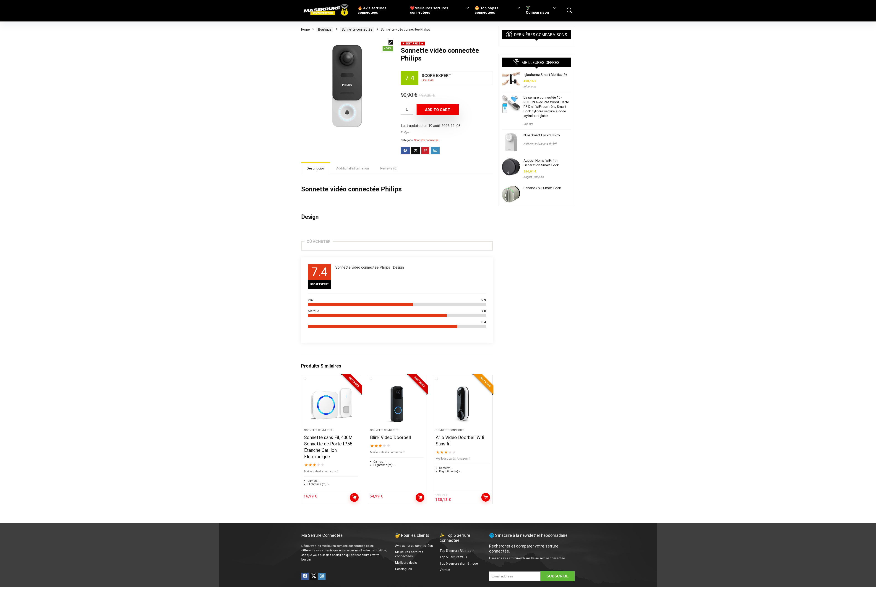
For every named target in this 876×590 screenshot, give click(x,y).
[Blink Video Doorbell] (397, 404)
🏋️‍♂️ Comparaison (537, 10)
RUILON (528, 124)
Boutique (324, 29)
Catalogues (403, 569)
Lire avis (428, 80)
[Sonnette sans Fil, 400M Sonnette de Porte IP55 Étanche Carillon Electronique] (331, 404)
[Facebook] (305, 576)
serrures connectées (350, 546)
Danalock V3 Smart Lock (542, 188)
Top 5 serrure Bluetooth (457, 551)
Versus (445, 570)
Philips (405, 132)
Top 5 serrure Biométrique (459, 563)
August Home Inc (534, 177)
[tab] (315, 168)
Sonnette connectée (357, 29)
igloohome (530, 86)
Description (316, 168)
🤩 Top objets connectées (486, 10)
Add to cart (437, 109)
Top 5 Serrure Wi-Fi (454, 557)
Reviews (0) (388, 168)
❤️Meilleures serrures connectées (429, 10)
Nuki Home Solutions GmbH (540, 143)
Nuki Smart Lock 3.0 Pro (542, 135)
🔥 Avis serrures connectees (372, 10)
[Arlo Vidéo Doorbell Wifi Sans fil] (463, 404)
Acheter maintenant (354, 497)
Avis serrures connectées (414, 546)
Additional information (352, 168)
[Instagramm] (322, 576)
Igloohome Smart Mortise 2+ (545, 75)
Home (305, 29)
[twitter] (313, 576)
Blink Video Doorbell (390, 437)
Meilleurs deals (406, 562)
